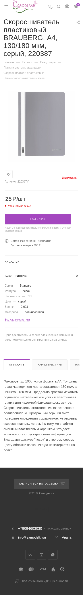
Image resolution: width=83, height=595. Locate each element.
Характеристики (50, 364)
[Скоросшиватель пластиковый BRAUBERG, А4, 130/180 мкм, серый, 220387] (41, 123)
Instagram (41, 555)
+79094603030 (30, 528)
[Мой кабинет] (67, 7)
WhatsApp (53, 555)
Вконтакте (30, 555)
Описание (16, 364)
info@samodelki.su (32, 537)
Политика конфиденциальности (45, 581)
